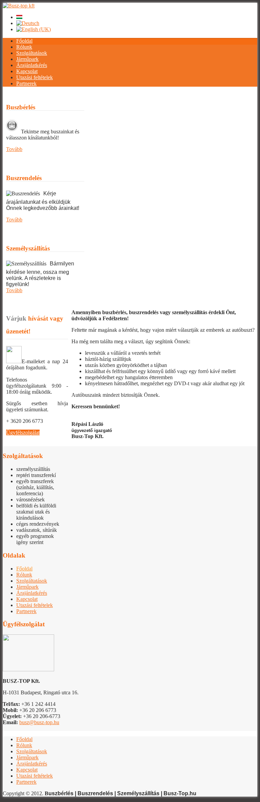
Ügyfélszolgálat (23, 432)
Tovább (14, 149)
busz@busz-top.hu (39, 722)
